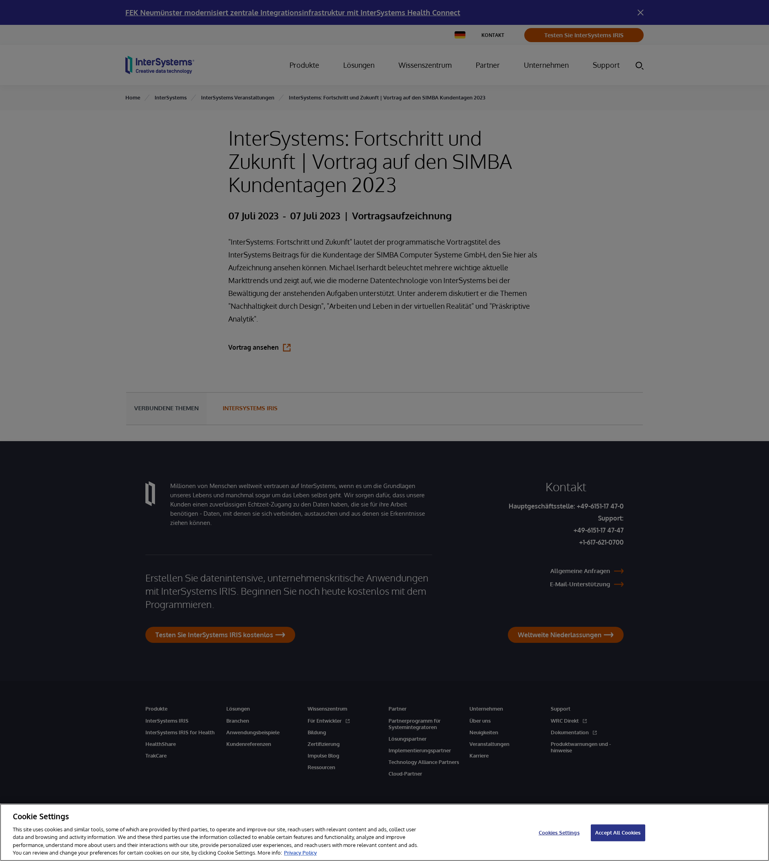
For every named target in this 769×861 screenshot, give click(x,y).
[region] (384, 832)
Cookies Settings (559, 832)
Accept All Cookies (617, 832)
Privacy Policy (300, 852)
